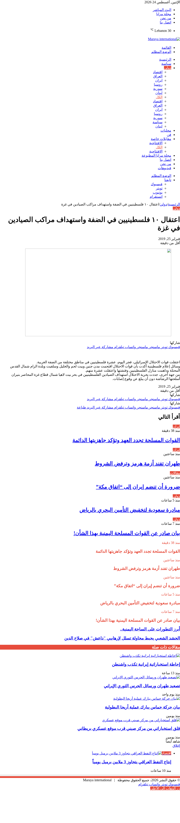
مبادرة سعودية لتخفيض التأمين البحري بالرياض (129, 510)
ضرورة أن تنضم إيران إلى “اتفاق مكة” (138, 487)
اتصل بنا (165, 22)
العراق (157, 76)
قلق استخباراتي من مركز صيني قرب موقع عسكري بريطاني (128, 728)
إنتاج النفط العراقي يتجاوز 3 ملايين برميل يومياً (131, 761)
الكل (159, 97)
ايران (158, 80)
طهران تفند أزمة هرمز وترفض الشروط (137, 463)
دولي (167, 68)
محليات (165, 130)
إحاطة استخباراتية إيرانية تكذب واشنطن (146, 664)
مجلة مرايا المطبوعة (156, 155)
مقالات (175, 473)
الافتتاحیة (155, 143)
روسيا (158, 84)
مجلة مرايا (163, 14)
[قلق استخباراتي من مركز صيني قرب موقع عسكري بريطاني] (141, 720)
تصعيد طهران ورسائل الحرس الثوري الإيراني (142, 685)
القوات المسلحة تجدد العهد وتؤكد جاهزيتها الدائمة (126, 440)
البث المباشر (162, 10)
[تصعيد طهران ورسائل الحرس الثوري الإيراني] (146, 677)
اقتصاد (157, 72)
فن (169, 134)
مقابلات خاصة (161, 139)
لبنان (158, 93)
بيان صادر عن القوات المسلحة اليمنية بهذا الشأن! (127, 533)
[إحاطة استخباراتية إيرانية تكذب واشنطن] (150, 656)
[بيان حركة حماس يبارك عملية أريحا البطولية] (146, 698)
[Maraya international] (164, 39)
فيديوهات (164, 168)
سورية (157, 89)
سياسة (166, 63)
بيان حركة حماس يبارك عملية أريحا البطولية (142, 707)
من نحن (165, 18)
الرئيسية (165, 59)
